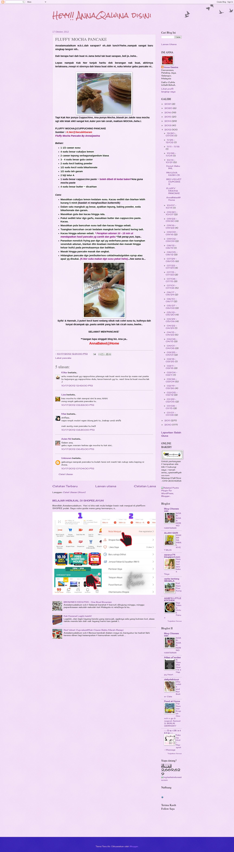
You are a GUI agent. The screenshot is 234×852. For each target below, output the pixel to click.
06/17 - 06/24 (171, 293)
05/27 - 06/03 (171, 306)
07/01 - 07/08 (171, 286)
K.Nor (64, 372)
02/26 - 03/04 (171, 380)
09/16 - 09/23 (171, 226)
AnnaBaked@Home (173, 198)
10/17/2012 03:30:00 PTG (78, 430)
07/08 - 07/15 (171, 280)
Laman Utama (168, 44)
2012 (168, 129)
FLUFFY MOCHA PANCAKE (173, 190)
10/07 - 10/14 (171, 206)
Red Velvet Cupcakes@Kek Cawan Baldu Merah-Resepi (93, 630)
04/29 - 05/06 (171, 320)
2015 (168, 117)
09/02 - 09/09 (171, 240)
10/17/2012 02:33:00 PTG (77, 405)
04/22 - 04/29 (171, 327)
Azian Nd (66, 439)
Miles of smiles (172, 657)
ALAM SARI (171, 533)
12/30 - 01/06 (171, 134)
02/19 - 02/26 (171, 387)
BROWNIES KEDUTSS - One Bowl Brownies (88, 602)
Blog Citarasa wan (171, 510)
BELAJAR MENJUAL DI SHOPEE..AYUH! (78, 500)
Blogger (134, 846)
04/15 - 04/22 (171, 333)
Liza (63, 394)
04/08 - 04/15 (171, 340)
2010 (168, 425)
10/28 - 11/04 (171, 154)
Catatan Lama (145, 486)
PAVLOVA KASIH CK (173, 173)
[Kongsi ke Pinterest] (110, 354)
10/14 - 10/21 (170, 161)
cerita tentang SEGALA (171, 580)
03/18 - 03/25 (171, 360)
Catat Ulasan (66, 474)
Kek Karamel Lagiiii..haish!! (78, 616)
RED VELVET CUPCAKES (173, 181)
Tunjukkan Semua (175, 621)
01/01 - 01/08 (171, 413)
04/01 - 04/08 (171, 347)
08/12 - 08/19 (171, 246)
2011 (167, 420)
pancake (66, 358)
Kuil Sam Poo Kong (178, 587)
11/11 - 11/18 (173, 146)
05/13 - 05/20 (171, 313)
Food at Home (172, 701)
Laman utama (105, 486)
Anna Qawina (171, 67)
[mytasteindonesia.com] (171, 780)
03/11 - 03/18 (170, 367)
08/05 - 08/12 (171, 253)
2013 (168, 125)
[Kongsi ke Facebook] (107, 354)
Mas (63, 414)
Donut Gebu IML (173, 167)
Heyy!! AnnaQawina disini (102, 15)
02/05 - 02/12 (171, 393)
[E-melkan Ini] (99, 354)
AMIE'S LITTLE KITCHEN (172, 599)
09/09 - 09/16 (171, 233)
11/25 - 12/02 (170, 141)
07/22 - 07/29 (171, 266)
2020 (168, 108)
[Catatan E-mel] (94, 354)
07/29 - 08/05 (171, 260)
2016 (168, 112)
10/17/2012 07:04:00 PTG (77, 468)
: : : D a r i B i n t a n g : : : (172, 731)
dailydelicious (171, 679)
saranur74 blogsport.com (172, 556)
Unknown (66, 458)
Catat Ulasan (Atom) (74, 492)
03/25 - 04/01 (171, 353)
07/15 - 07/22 (171, 273)
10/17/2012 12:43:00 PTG (77, 385)
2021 (168, 104)
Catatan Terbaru (65, 486)
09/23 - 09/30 (171, 220)
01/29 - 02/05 (171, 400)
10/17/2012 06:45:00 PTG (77, 449)
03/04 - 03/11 (171, 373)
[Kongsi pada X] (104, 354)
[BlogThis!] (102, 354)
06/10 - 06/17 (171, 300)
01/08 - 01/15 (171, 407)
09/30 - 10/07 (171, 213)
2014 (168, 121)
